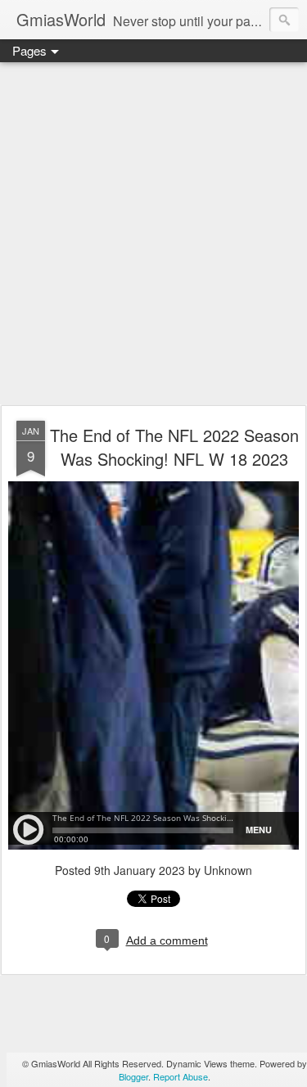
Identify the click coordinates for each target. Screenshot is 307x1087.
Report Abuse (180, 1076)
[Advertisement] (153, 234)
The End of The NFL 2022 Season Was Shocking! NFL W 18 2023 (174, 447)
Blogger (133, 1076)
